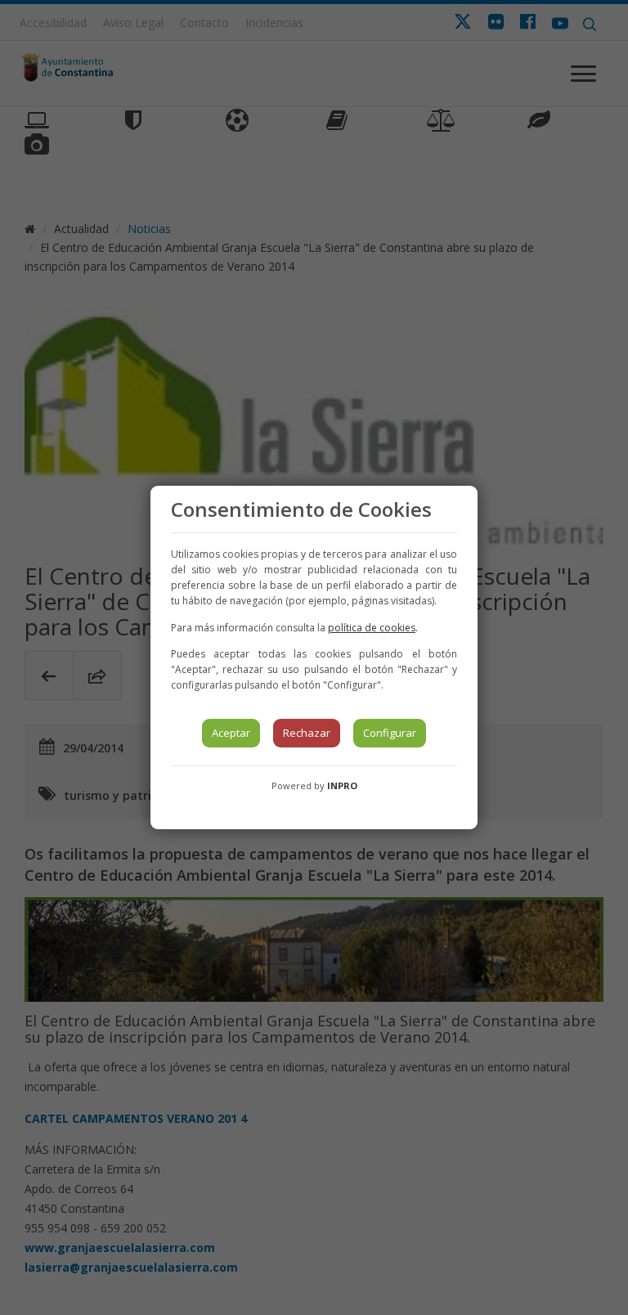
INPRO (342, 785)
